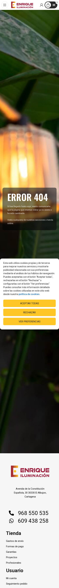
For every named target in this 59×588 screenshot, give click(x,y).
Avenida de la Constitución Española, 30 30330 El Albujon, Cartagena (30, 492)
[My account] (41, 5)
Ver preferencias (29, 321)
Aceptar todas (29, 303)
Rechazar (29, 312)
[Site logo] (22, 4)
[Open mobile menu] (5, 5)
